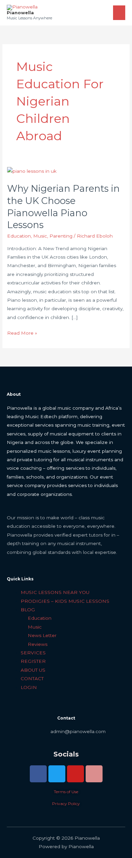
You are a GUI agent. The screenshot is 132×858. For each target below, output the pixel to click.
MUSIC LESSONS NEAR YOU (55, 592)
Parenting (60, 236)
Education (19, 236)
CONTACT (32, 678)
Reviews (37, 644)
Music (40, 236)
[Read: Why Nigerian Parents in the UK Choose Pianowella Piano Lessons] (32, 171)
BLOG (28, 609)
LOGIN (29, 687)
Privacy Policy (66, 803)
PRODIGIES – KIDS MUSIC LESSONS (65, 601)
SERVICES (33, 652)
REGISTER (33, 661)
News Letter (42, 635)
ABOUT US (33, 670)
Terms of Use (66, 791)
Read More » (22, 332)
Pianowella (20, 12)
